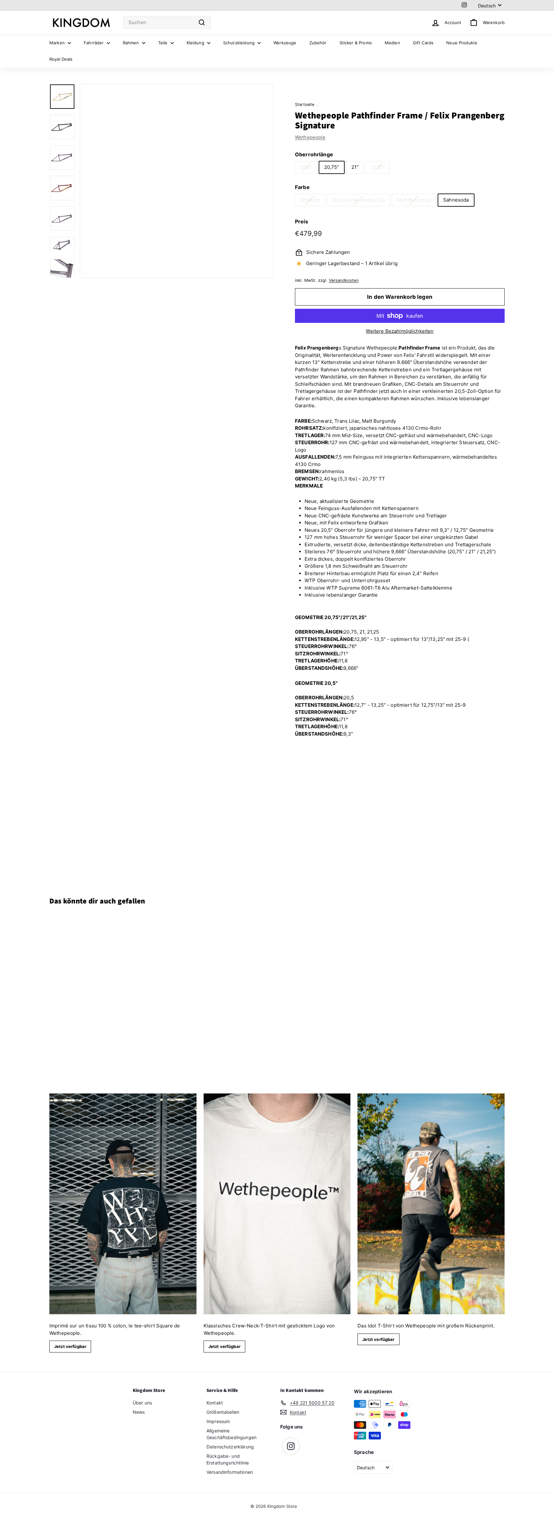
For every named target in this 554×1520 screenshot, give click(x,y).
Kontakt (214, 1402)
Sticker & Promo (356, 42)
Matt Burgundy (414, 200)
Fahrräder (94, 42)
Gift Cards (423, 42)
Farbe (302, 187)
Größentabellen (222, 1412)
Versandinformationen (229, 1472)
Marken (57, 42)
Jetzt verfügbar (70, 1346)
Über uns (142, 1402)
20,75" (331, 167)
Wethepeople (310, 137)
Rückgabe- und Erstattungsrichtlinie (227, 1459)
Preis (301, 221)
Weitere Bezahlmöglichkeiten (399, 331)
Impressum (218, 1421)
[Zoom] (176, 180)
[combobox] (167, 22)
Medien (392, 42)
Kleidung (196, 42)
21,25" (378, 167)
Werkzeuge (284, 42)
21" (354, 167)
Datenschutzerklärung (230, 1446)
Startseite (305, 104)
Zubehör (318, 42)
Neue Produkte (461, 42)
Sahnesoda (456, 200)
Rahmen (131, 42)
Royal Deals (61, 59)
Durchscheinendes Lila (358, 200)
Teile (163, 42)
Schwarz (310, 200)
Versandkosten (343, 280)
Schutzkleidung (239, 42)
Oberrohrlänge (314, 154)
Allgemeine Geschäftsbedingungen (231, 1434)
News (139, 1412)
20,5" (306, 167)
